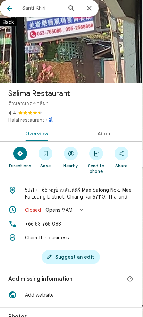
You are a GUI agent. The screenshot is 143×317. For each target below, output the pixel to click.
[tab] (35, 133)
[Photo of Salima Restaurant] (71, 41)
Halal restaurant (26, 120)
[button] (71, 210)
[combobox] (42, 8)
